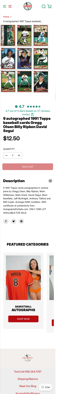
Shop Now (23, 318)
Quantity (9, 149)
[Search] (44, 6)
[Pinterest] (21, 221)
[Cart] (49, 6)
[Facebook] (6, 221)
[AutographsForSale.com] (27, 6)
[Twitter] (13, 221)
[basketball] (23, 277)
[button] (7, 6)
